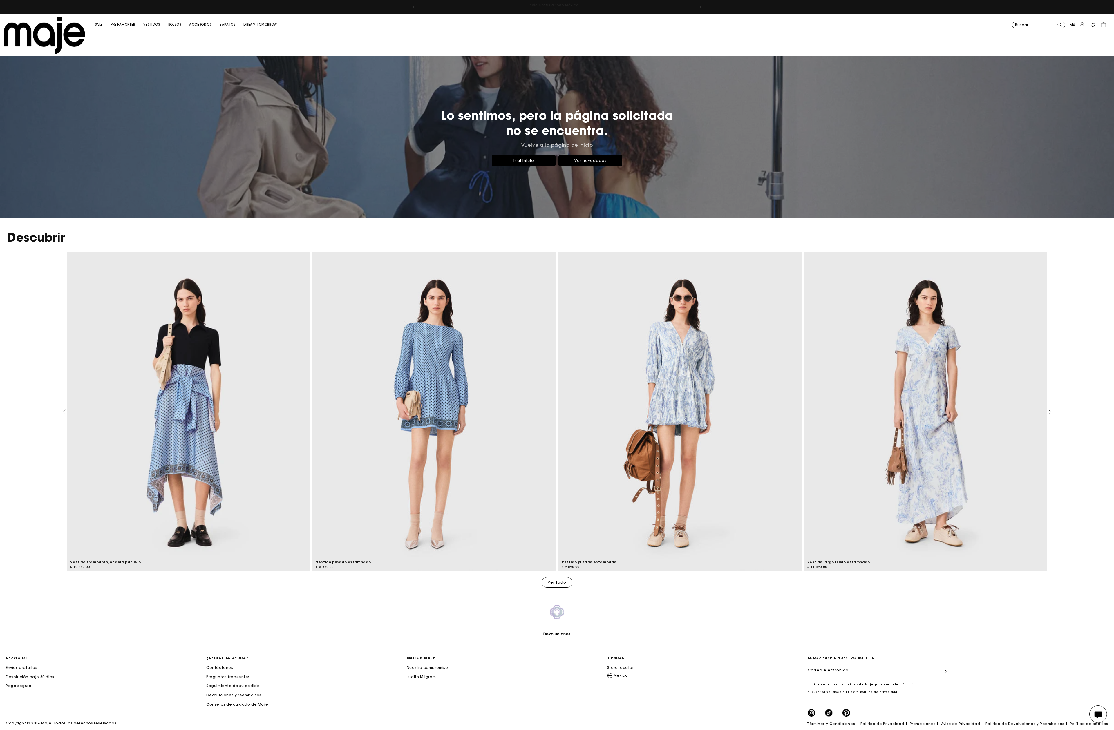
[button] (99, 36)
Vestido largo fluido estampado (838, 562)
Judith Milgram (421, 677)
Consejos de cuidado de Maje (237, 704)
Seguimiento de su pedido (233, 686)
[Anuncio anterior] (414, 6)
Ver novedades (590, 160)
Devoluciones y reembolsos (233, 695)
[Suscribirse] (946, 671)
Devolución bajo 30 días (30, 677)
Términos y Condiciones (831, 724)
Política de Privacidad (882, 724)
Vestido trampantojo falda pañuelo (105, 562)
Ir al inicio (523, 160)
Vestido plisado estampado (343, 562)
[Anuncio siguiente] (700, 6)
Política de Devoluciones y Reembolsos (1024, 724)
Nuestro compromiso (427, 668)
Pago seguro (19, 686)
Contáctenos (219, 668)
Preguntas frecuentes (228, 677)
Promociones (923, 724)
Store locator (620, 668)
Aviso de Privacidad (960, 724)
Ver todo (557, 582)
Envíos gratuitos (21, 668)
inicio (586, 145)
